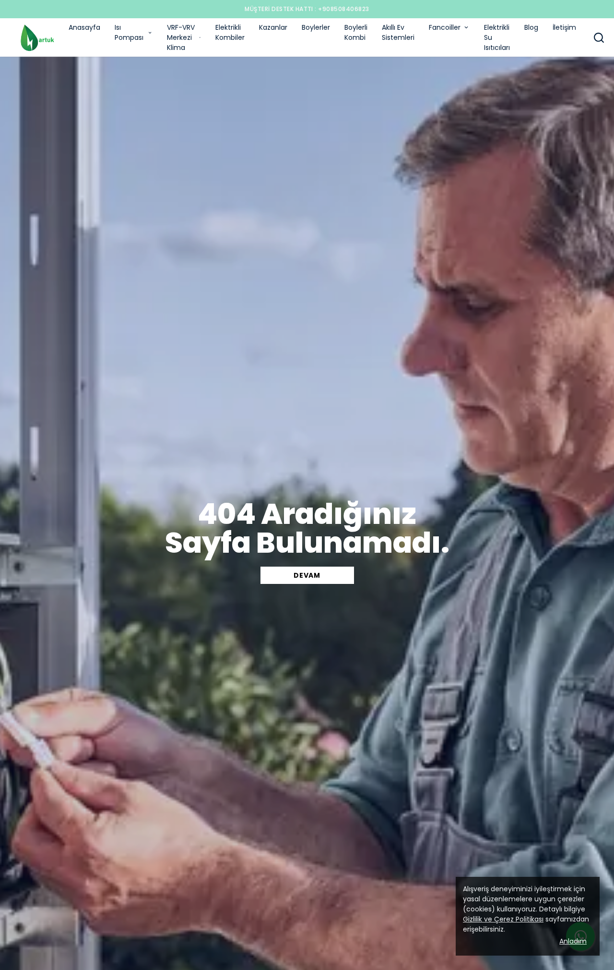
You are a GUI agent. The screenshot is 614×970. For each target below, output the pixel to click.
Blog (531, 27)
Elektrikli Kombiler (230, 32)
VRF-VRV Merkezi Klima (181, 37)
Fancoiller (444, 27)
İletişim (564, 27)
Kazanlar (273, 27)
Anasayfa (84, 27)
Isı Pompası (129, 32)
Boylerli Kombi (355, 32)
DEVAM (307, 575)
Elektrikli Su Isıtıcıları (497, 37)
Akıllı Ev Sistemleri (398, 32)
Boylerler (316, 27)
